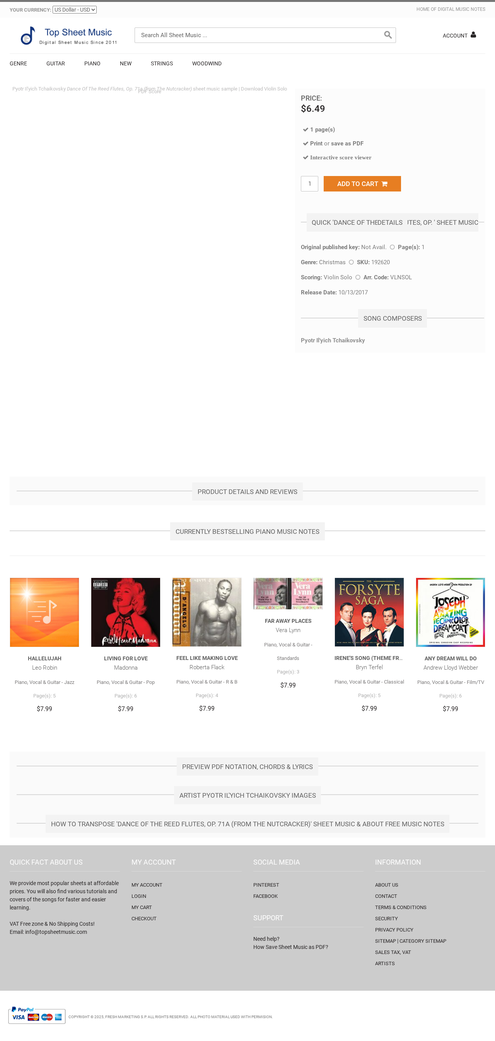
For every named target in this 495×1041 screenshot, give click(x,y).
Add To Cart (359, 184)
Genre (18, 63)
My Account (146, 885)
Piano (92, 63)
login (138, 896)
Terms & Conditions (401, 907)
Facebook (265, 896)
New (125, 63)
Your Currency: (30, 10)
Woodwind (207, 63)
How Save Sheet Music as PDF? (290, 947)
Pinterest (266, 885)
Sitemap (385, 941)
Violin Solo (338, 277)
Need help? (266, 939)
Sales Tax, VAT (393, 952)
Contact (386, 896)
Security (386, 918)
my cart (141, 907)
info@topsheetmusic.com (56, 932)
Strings (162, 63)
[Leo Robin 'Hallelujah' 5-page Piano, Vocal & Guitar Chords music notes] (44, 612)
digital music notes (461, 9)
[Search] (388, 35)
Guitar (55, 63)
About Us (386, 885)
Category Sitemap (422, 941)
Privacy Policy (394, 930)
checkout (144, 918)
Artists (385, 963)
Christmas (332, 262)
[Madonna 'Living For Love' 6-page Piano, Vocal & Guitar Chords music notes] (125, 612)
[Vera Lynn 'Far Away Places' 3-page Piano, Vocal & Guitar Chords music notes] (288, 593)
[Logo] (68, 35)
